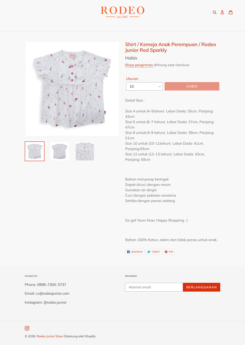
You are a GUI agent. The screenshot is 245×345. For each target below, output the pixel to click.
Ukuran (132, 78)
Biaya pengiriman (139, 65)
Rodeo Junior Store (50, 336)
